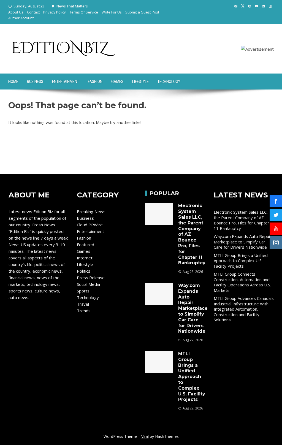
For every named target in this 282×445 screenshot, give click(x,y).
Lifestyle (140, 81)
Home (13, 81)
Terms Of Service (83, 12)
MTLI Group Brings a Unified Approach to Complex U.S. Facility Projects (191, 376)
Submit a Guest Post (142, 12)
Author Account (21, 17)
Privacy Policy (54, 12)
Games (117, 81)
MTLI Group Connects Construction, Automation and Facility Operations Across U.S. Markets (242, 282)
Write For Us (112, 12)
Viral (145, 436)
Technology (169, 81)
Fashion (95, 81)
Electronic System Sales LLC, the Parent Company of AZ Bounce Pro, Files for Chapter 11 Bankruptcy (241, 220)
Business (35, 81)
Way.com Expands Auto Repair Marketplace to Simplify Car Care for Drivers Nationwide (193, 308)
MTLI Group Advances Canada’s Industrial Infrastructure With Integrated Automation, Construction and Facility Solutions (244, 308)
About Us (15, 12)
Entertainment (65, 81)
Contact (33, 12)
